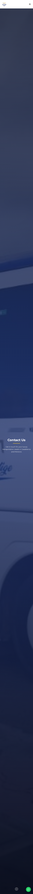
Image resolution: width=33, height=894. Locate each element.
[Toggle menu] (30, 4)
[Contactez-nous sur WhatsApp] (28, 889)
